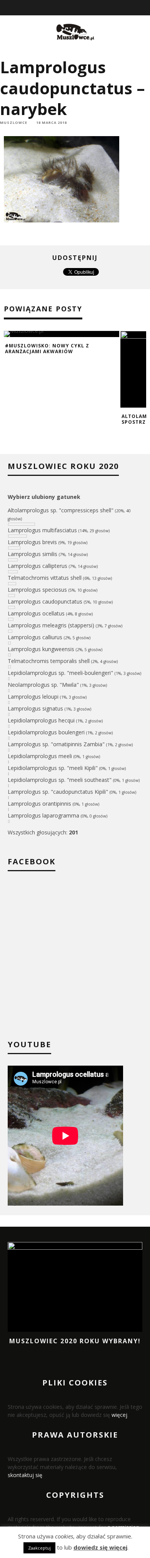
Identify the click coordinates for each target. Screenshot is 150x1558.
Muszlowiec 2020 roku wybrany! (75, 1341)
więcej (119, 1414)
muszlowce (13, 122)
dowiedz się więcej (100, 1547)
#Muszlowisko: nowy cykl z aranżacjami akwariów (47, 348)
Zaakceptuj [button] (39, 1548)
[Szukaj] (144, 7)
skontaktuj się (25, 1475)
